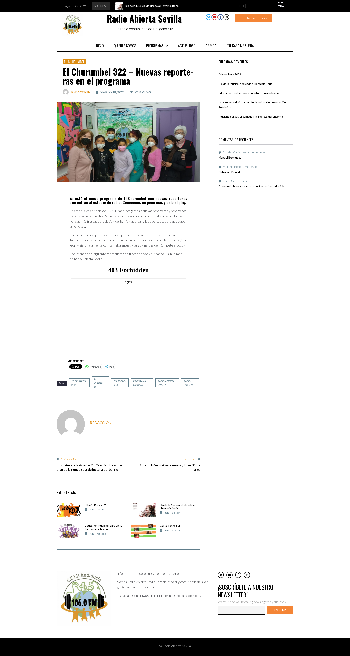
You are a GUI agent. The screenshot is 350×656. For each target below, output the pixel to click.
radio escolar (188, 382)
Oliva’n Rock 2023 (96, 505)
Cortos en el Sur (170, 525)
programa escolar (139, 382)
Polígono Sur (120, 382)
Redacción (81, 92)
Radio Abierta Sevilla (166, 382)
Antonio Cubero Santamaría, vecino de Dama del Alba (252, 186)
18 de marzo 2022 (78, 382)
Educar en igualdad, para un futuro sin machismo (104, 527)
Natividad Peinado (230, 172)
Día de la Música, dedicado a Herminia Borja (177, 506)
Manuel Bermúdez (230, 157)
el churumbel (99, 382)
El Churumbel (74, 61)
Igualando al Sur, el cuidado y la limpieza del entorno (251, 116)
